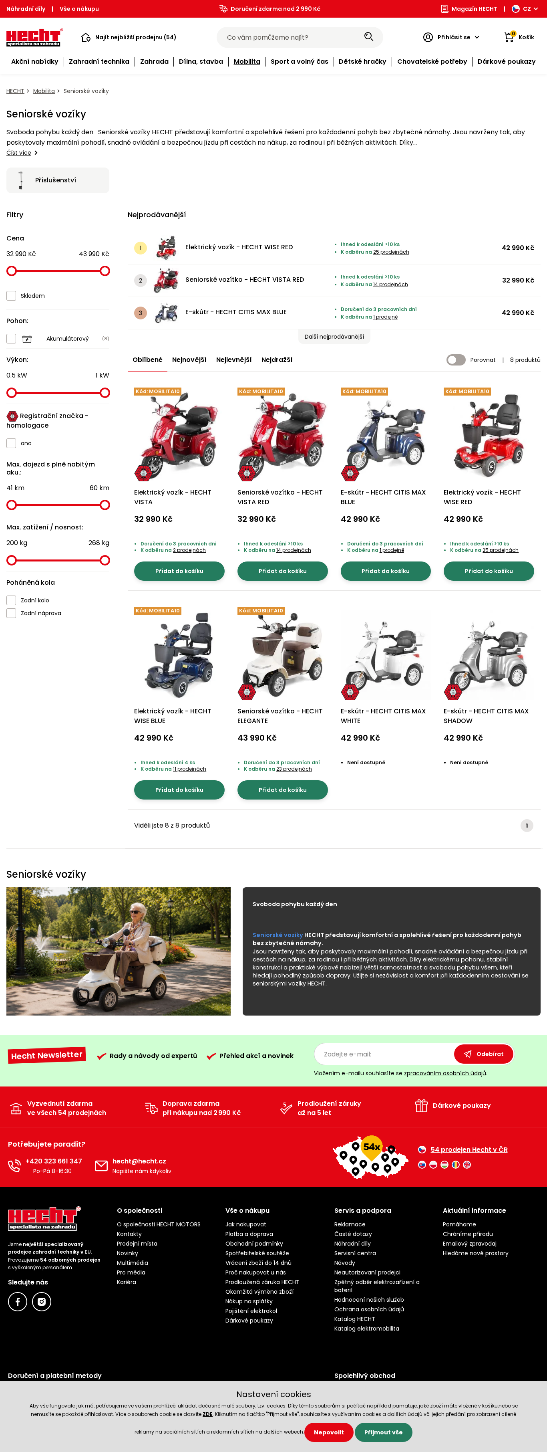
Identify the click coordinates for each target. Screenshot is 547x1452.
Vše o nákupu (79, 9)
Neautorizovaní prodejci (367, 1272)
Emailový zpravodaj (470, 1244)
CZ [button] (527, 9)
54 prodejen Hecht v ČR (469, 1149)
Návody (344, 1263)
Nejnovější (189, 359)
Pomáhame (459, 1224)
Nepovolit (329, 1432)
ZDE (208, 1414)
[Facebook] (17, 1301)
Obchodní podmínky (254, 1244)
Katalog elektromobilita (366, 1329)
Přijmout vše (383, 1432)
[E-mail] (101, 1165)
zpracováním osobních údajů (445, 1073)
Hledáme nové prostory (476, 1253)
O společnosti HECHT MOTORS (159, 1224)
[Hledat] (369, 37)
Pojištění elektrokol (251, 1311)
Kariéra (126, 1282)
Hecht (15, 91)
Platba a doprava (249, 1234)
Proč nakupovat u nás (255, 1272)
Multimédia (132, 1263)
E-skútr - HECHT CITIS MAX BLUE (236, 312)
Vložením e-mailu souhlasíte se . (400, 1073)
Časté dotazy (353, 1234)
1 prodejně (385, 316)
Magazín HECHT (474, 9)
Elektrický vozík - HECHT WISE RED (239, 247)
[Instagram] (41, 1301)
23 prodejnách (294, 768)
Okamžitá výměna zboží (259, 1292)
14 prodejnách (390, 284)
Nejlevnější (234, 359)
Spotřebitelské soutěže (257, 1253)
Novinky (127, 1253)
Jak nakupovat (245, 1224)
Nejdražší (277, 359)
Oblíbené (148, 359)
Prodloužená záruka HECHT (262, 1282)
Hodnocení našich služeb (369, 1300)
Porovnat (483, 360)
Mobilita (44, 91)
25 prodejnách (391, 251)
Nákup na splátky (249, 1301)
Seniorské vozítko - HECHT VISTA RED (244, 279)
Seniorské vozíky (278, 935)
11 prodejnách (189, 768)
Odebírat (490, 1054)
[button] (128, 37)
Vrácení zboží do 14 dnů (258, 1263)
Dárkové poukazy (249, 1321)
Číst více (18, 153)
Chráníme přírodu (468, 1234)
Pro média (131, 1272)
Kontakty (129, 1234)
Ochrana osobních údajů (369, 1309)
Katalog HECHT (354, 1319)
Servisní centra (355, 1253)
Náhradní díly (25, 9)
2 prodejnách (189, 550)
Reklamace (350, 1224)
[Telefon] (14, 1165)
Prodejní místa (137, 1244)
